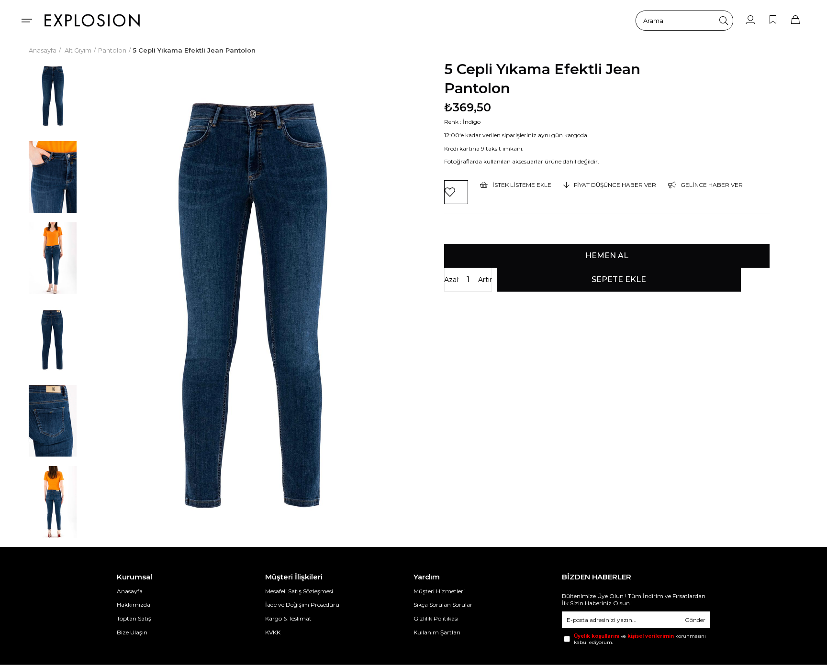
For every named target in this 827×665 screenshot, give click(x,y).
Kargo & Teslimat (288, 618)
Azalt (451, 279)
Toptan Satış (134, 618)
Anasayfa (130, 591)
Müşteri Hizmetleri (439, 591)
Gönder (695, 619)
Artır (485, 279)
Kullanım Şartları (437, 632)
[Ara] (724, 20)
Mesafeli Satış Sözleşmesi (299, 591)
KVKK (272, 632)
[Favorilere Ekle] (456, 192)
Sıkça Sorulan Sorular (443, 604)
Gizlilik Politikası (436, 618)
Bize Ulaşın (132, 632)
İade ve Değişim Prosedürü (302, 604)
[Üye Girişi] (750, 20)
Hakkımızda (133, 604)
